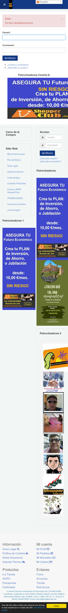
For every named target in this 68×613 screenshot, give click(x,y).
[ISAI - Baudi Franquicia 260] (53, 484)
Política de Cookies (14, 553)
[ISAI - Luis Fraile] (53, 381)
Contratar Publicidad (16, 183)
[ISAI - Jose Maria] (53, 504)
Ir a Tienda (8, 574)
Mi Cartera (42, 562)
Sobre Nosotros (11, 557)
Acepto (56, 606)
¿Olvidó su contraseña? (18, 64)
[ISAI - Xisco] (53, 402)
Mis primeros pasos (16, 154)
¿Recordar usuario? (49, 158)
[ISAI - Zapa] (53, 463)
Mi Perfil (41, 549)
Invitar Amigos (13, 177)
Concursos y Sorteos (16, 204)
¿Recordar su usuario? (17, 67)
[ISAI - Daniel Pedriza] (53, 443)
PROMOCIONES (15, 198)
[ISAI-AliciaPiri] (53, 422)
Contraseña (8, 45)
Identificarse (10, 58)
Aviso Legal (12, 165)
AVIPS (6, 578)
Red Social (43, 587)
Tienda (40, 583)
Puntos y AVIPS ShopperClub (14, 191)
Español (43, 2)
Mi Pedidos (43, 553)
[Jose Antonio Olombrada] (18, 268)
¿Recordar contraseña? (50, 161)
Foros (39, 574)
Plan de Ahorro (14, 159)
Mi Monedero (44, 557)
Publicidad (8, 587)
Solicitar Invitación (15, 171)
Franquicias (9, 583)
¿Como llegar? (14, 210)
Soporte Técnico (12, 562)
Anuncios (42, 578)
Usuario (7, 32)
